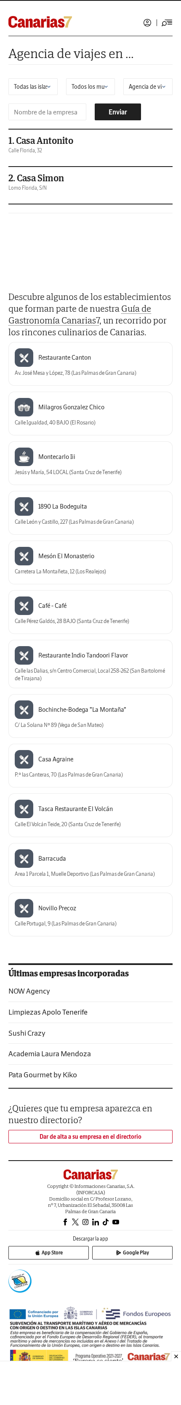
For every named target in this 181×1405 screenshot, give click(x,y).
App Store (52, 1252)
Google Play (136, 1252)
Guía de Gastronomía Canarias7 (79, 314)
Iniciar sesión (147, 23)
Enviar (118, 112)
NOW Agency (29, 991)
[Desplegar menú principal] (167, 23)
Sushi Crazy (26, 1033)
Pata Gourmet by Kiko (42, 1074)
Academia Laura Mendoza (49, 1053)
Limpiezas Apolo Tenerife (48, 1012)
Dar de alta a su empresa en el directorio (90, 1136)
